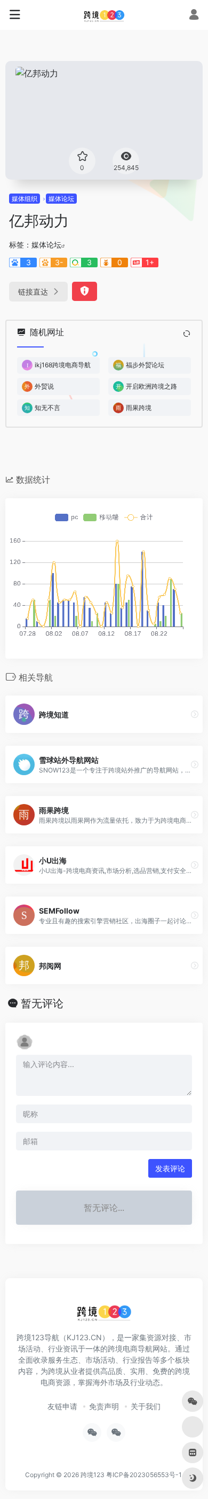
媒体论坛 (61, 199)
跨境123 (93, 1475)
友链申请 (62, 1406)
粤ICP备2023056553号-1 (144, 1475)
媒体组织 (24, 199)
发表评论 (170, 1168)
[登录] (193, 16)
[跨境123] (104, 15)
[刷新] (186, 333)
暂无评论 (42, 1003)
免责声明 (104, 1406)
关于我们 (146, 1406)
